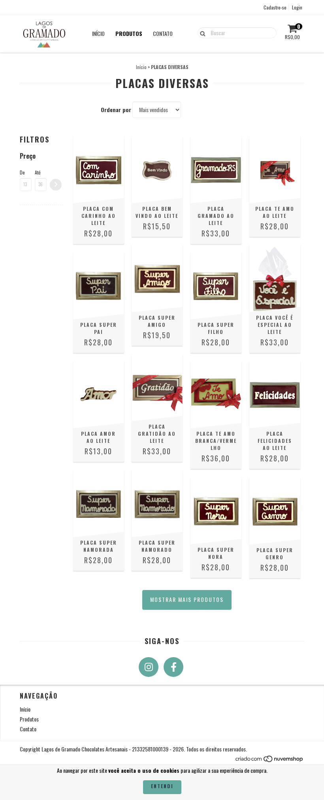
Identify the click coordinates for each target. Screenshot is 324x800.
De (22, 172)
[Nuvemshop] (269, 760)
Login (297, 7)
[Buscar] (201, 32)
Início (98, 33)
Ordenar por (116, 110)
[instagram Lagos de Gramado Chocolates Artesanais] (148, 667)
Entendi (162, 786)
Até (38, 172)
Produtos (128, 33)
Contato (163, 33)
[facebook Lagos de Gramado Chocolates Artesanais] (173, 667)
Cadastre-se (275, 7)
